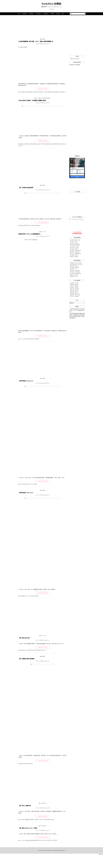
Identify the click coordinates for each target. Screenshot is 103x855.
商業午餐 (62, 144)
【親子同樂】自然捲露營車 (74, 272)
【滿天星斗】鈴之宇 (73, 241)
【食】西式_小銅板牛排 (24, 805)
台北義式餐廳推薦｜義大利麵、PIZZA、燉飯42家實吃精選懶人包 (35, 41)
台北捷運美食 (45, 13)
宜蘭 (25, 763)
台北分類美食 (38, 13)
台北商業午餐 (35, 91)
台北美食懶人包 (62, 91)
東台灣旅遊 (24, 13)
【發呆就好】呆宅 (73, 269)
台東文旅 (33, 225)
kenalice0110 (46, 43)
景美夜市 (37, 338)
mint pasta (22, 338)
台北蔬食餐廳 (29, 91)
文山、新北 (43, 231)
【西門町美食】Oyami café (25, 381)
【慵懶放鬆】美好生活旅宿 (74, 294)
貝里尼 (46, 840)
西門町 (21, 484)
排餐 (27, 144)
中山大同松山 (39, 98)
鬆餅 (24, 484)
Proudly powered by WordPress (45, 850)
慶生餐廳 (56, 91)
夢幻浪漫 (27, 484)
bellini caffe (42, 840)
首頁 (19, 13)
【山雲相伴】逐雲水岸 (73, 243)
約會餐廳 (40, 91)
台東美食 (43, 185)
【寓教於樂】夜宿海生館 (74, 288)
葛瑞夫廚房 (38, 225)
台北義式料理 (23, 91)
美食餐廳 (43, 39)
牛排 (52, 840)
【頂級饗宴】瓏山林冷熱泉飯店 (75, 263)
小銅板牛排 (36, 819)
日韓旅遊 (52, 13)
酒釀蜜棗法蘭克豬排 (29, 819)
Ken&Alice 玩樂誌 (51, 3)
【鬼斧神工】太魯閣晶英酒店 (75, 253)
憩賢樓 (29, 650)
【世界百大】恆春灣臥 (73, 285)
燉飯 (49, 91)
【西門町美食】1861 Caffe (25, 492)
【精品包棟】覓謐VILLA (74, 293)
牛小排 (43, 819)
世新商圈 (31, 338)
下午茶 (31, 484)
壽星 (46, 819)
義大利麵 (52, 91)
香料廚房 (22, 763)
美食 (37, 650)
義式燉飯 (28, 840)
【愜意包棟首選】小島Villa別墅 (75, 264)
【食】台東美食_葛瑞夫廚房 (25, 187)
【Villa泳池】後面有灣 (74, 296)
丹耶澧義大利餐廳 (32, 144)
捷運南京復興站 (56, 144)
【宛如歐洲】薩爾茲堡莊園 (74, 244)
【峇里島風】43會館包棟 (74, 270)
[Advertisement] (51, 25)
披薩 (46, 91)
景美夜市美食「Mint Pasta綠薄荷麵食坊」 (29, 234)
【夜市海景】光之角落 (73, 247)
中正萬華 (43, 378)
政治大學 (34, 650)
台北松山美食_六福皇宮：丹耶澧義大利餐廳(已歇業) (32, 100)
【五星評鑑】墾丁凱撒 (73, 282)
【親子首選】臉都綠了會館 (74, 240)
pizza (44, 91)
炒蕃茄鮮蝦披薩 (33, 840)
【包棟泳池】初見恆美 (73, 290)
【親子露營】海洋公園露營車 (75, 250)
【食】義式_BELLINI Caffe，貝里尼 (27, 828)
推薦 (38, 840)
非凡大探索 (22, 819)
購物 (63, 13)
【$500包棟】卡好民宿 (74, 246)
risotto (23, 840)
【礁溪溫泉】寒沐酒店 (73, 266)
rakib (63, 850)
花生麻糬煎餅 (23, 595)
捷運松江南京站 (49, 144)
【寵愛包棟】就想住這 (73, 275)
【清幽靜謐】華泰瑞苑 (73, 284)
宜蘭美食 (43, 656)
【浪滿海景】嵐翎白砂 (73, 291)
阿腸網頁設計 (100, 854)
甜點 (49, 840)
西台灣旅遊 (31, 13)
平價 (34, 338)
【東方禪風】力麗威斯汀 (74, 267)
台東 (30, 225)
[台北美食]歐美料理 (46, 98)
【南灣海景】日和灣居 (73, 287)
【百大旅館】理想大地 (73, 255)
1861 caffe (28, 595)
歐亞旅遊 (58, 13)
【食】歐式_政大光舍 (24, 638)
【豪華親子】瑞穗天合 (73, 256)
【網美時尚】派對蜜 (73, 276)
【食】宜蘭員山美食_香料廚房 (26, 658)
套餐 (27, 225)
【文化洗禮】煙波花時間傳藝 (75, 273)
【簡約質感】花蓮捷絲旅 (74, 252)
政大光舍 (26, 650)
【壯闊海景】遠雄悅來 (73, 249)
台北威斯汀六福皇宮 (41, 144)
